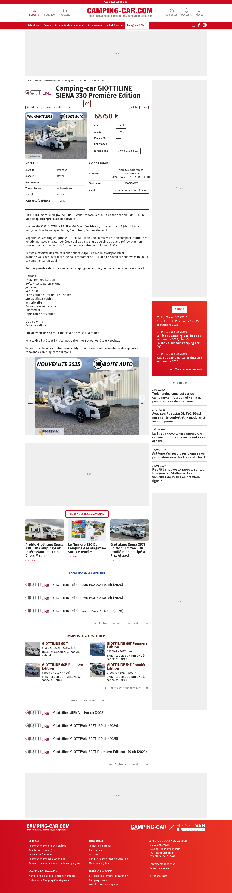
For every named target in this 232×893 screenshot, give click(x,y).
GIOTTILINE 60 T (55, 643)
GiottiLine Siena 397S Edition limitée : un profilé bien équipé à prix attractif (128, 550)
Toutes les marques (100, 845)
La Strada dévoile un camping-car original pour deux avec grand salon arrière (179, 437)
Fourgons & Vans (137, 25)
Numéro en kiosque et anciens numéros (52, 875)
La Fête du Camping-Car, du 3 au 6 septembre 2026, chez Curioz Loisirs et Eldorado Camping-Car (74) (179, 341)
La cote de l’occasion (41, 854)
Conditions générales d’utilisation (108, 858)
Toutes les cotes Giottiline (132, 764)
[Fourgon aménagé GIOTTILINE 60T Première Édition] (97, 649)
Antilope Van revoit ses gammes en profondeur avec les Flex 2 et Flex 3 (178, 455)
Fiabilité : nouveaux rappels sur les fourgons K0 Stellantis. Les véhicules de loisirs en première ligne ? (178, 475)
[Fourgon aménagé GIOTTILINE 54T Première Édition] (97, 670)
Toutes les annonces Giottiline (129, 688)
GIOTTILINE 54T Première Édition (127, 666)
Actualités (33, 25)
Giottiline (134, 107)
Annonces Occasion (52, 81)
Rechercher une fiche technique (47, 858)
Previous (31, 398)
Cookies (93, 854)
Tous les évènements (188, 369)
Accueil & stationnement (69, 25)
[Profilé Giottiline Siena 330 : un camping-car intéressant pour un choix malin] (44, 530)
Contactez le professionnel (130, 190)
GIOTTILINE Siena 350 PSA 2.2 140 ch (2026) (88, 598)
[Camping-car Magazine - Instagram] (205, 25)
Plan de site (96, 850)
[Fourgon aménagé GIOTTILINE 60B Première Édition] (32, 670)
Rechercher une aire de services (47, 845)
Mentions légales (99, 863)
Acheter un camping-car (42, 850)
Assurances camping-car (116, 2)
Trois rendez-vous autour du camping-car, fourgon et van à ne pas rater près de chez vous (177, 397)
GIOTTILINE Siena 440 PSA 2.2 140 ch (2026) (88, 611)
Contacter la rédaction (162, 864)
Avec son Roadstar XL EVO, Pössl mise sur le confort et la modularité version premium (179, 417)
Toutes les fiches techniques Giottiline (124, 623)
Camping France (98, 880)
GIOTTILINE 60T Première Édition (127, 645)
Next (142, 398)
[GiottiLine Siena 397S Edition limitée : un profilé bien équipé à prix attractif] (129, 530)
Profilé (144, 107)
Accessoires (95, 25)
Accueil (28, 81)
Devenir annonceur (160, 868)
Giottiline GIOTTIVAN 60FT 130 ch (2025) (85, 739)
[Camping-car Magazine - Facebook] (199, 25)
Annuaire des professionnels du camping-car (55, 863)
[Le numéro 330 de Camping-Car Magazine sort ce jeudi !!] (87, 530)
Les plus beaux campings (103, 884)
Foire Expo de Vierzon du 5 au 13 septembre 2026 (178, 323)
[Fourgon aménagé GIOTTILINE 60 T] (32, 649)
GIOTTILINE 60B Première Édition (62, 666)
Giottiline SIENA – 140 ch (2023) (78, 712)
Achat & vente (114, 25)
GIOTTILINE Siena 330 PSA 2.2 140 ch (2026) (88, 585)
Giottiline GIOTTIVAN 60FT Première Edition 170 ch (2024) (100, 752)
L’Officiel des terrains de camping (108, 875)
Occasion (38, 81)
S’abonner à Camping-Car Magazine (49, 880)
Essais (47, 25)
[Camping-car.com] (119, 13)
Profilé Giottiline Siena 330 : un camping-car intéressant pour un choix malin (44, 550)
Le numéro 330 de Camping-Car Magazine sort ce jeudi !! (87, 548)
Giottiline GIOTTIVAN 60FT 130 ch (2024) (85, 725)
